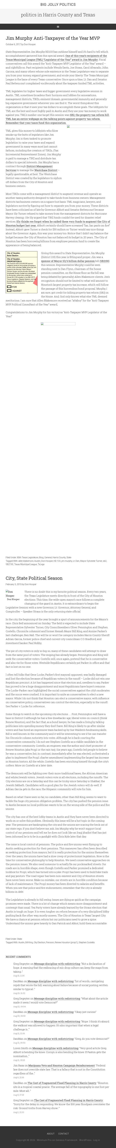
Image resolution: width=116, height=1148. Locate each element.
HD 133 (57, 561)
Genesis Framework (66, 1140)
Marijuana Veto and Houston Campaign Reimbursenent (61, 1065)
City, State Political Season (34, 578)
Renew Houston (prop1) (66, 942)
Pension (50, 942)
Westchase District (45, 170)
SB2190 (104, 261)
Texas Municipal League (25, 564)
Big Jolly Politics (58, 4)
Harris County (59, 557)
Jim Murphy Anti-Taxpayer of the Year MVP (53, 38)
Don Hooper (47, 561)
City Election (39, 942)
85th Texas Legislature (27, 557)
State (68, 557)
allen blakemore (25, 561)
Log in (96, 1140)
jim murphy (66, 561)
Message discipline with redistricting (57, 963)
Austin (37, 561)
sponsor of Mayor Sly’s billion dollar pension (68, 261)
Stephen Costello (87, 942)
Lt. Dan (76, 561)
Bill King (29, 942)
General (48, 557)
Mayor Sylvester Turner (91, 561)
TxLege (41, 564)
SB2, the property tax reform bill (89, 114)
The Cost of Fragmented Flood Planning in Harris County (62, 1083)
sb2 (104, 561)
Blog (41, 557)
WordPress (85, 1140)
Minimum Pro (44, 1140)
